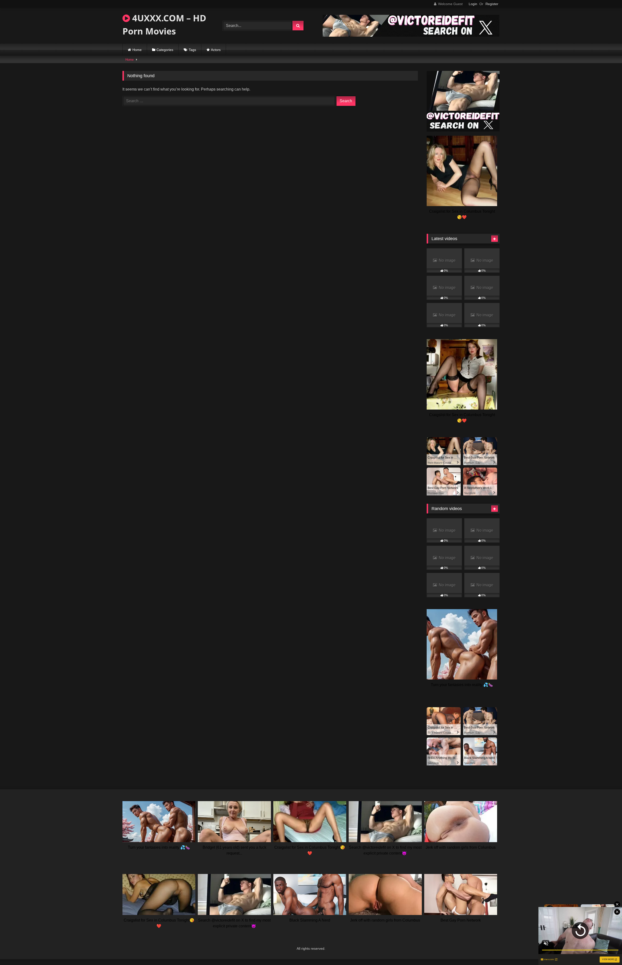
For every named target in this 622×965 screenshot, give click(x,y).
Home (137, 50)
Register (491, 4)
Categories (164, 50)
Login (473, 4)
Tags (192, 50)
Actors (216, 50)
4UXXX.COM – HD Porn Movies (164, 24)
